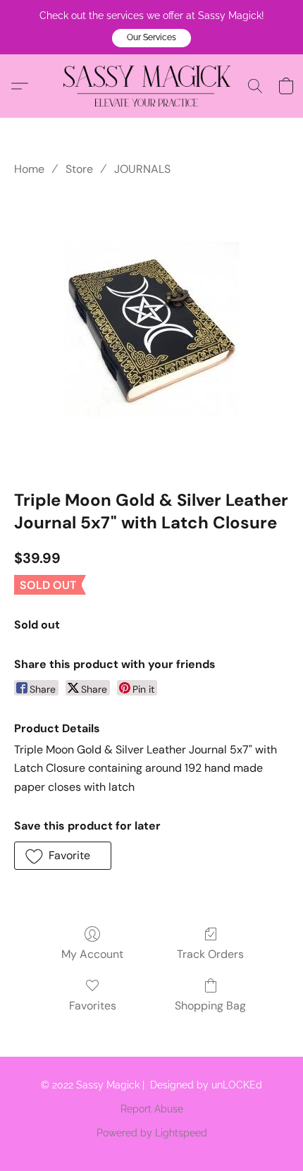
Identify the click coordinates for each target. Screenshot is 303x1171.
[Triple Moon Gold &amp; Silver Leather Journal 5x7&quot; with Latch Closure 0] (151, 330)
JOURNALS (142, 169)
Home (29, 169)
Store (79, 169)
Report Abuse (151, 1109)
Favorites (92, 1005)
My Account (92, 954)
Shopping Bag (210, 1005)
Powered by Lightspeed (152, 1133)
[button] (151, 38)
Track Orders (210, 954)
